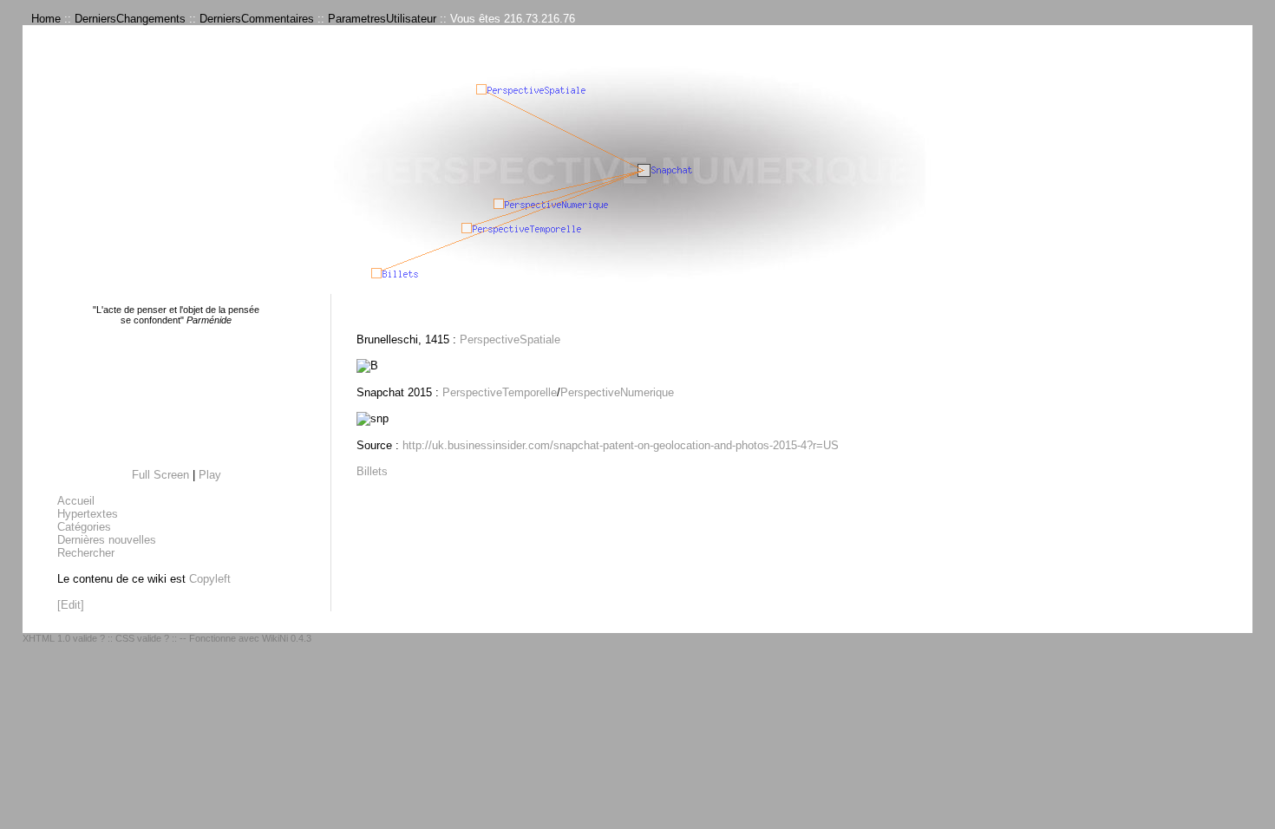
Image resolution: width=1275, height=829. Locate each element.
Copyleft (210, 578)
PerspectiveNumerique (617, 392)
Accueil (76, 500)
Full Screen (160, 474)
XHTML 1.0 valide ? (64, 638)
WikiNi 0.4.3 (286, 638)
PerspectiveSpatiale (510, 339)
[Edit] (70, 604)
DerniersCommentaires (256, 18)
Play (210, 474)
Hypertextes (87, 513)
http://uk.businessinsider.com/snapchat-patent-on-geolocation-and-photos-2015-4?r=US (620, 445)
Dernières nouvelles (106, 539)
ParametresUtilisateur (382, 18)
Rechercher (85, 552)
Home (46, 18)
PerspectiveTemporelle (499, 392)
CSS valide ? (142, 638)
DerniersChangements (130, 18)
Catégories (84, 526)
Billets (372, 471)
